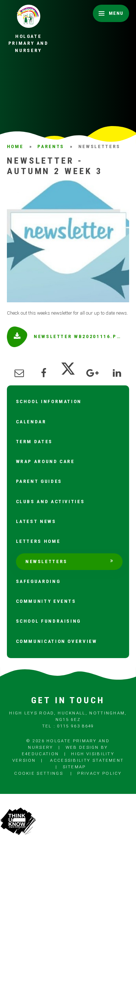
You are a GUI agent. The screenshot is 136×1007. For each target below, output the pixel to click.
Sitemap (74, 766)
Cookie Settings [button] (38, 773)
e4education (40, 753)
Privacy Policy (99, 773)
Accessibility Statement (87, 760)
